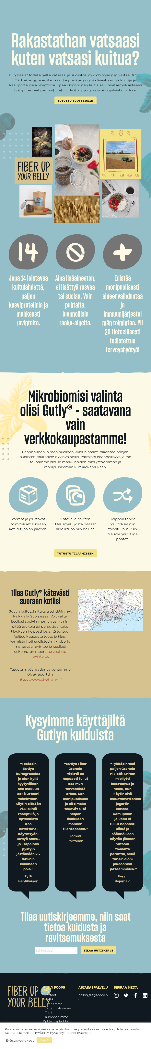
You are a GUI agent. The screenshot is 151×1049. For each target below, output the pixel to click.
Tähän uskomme (58, 1008)
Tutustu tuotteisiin (75, 100)
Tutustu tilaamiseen (75, 553)
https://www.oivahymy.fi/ (40, 679)
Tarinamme (53, 1004)
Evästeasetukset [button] (20, 1040)
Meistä (48, 999)
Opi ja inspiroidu (55, 1021)
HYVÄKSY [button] (44, 1040)
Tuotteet (49, 995)
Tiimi (48, 1012)
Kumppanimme (56, 1017)
